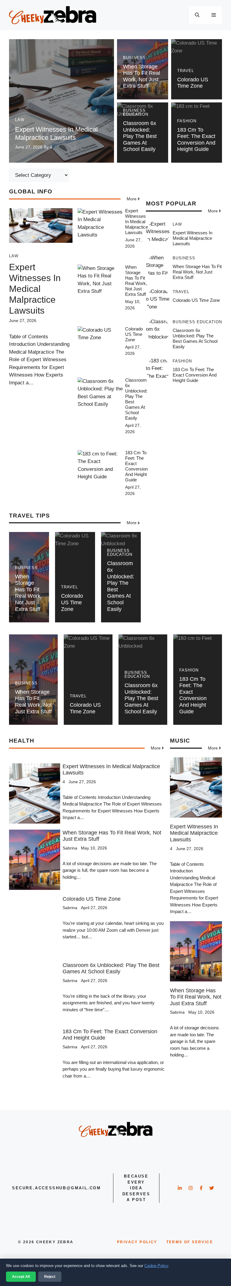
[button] (197, 15)
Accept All (21, 1277)
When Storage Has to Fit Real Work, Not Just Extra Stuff (141, 76)
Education (135, 114)
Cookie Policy (156, 1265)
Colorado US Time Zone (192, 83)
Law (19, 120)
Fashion (186, 121)
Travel (185, 71)
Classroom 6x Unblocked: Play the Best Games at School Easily (140, 136)
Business (134, 58)
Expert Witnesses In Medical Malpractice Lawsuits (56, 133)
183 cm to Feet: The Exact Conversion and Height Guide (196, 139)
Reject (49, 1277)
